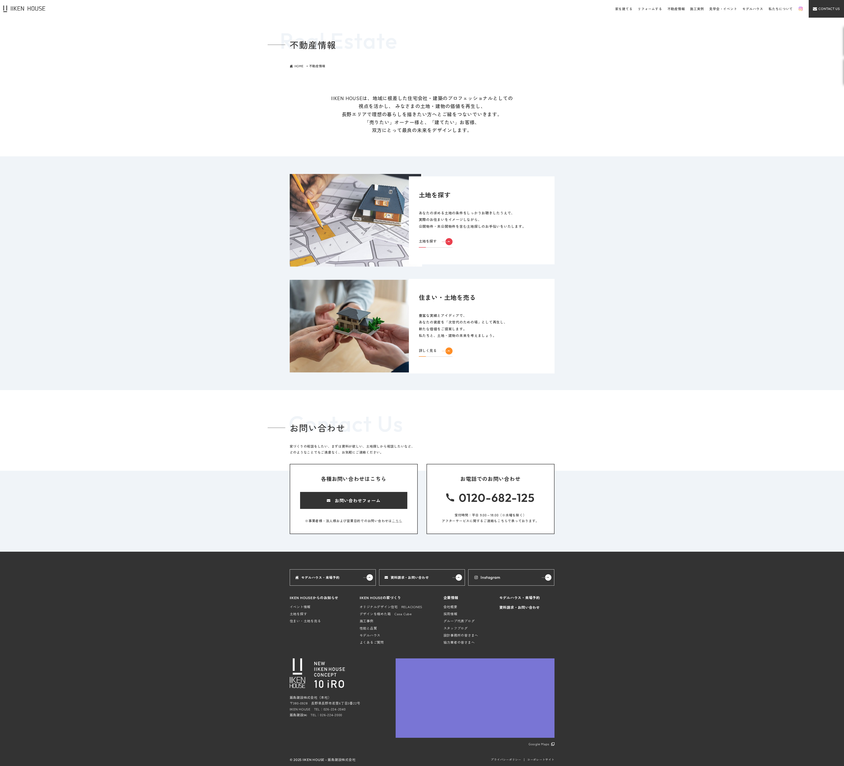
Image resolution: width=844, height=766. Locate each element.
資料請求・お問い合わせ (410, 577)
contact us (829, 9)
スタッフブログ (456, 628)
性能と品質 (368, 628)
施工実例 (697, 8)
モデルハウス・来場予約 (320, 577)
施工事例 (367, 620)
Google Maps (538, 744)
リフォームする (650, 8)
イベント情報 (300, 606)
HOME (299, 66)
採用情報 (450, 613)
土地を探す (298, 613)
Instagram (490, 577)
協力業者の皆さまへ (459, 642)
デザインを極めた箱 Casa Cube (386, 613)
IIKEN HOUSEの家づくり (380, 597)
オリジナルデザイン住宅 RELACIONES (391, 606)
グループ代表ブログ (459, 620)
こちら (397, 520)
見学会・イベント (723, 8)
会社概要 (450, 606)
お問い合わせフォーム (358, 500)
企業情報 (451, 597)
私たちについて (781, 8)
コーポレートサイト (541, 759)
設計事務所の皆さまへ (461, 635)
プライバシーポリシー (506, 759)
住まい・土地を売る (305, 620)
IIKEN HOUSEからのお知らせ (314, 597)
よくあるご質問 (372, 642)
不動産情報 (676, 8)
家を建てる (624, 8)
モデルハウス (752, 8)
